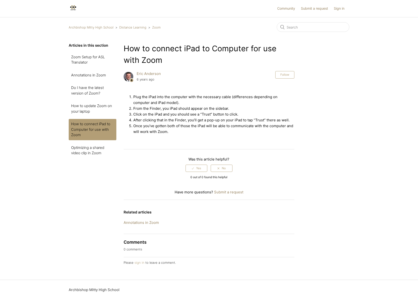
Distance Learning (132, 27)
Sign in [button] (339, 8)
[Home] (73, 11)
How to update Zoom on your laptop (91, 108)
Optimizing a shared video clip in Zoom (87, 150)
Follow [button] (284, 74)
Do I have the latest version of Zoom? (87, 90)
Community (286, 8)
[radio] (196, 168)
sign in (139, 262)
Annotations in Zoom (88, 75)
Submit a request (314, 8)
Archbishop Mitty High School (91, 27)
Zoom (156, 27)
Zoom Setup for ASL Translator (88, 60)
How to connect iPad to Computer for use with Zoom (90, 129)
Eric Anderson (149, 73)
